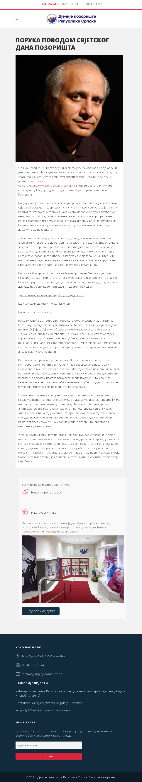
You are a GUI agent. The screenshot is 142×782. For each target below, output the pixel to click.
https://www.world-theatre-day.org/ (51, 185)
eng (100, 4)
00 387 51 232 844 (33, 665)
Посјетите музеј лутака (41, 611)
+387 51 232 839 (69, 4)
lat (94, 4)
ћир (88, 4)
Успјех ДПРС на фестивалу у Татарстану (43, 710)
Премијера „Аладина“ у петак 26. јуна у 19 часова (49, 703)
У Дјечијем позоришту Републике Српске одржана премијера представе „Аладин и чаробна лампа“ (70, 693)
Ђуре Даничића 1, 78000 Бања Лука (43, 656)
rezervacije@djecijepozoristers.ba (42, 674)
